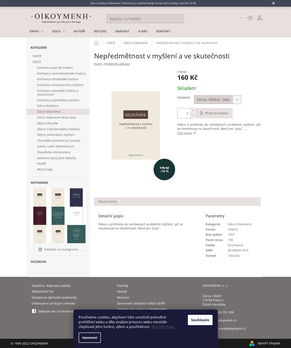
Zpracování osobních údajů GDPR (141, 303)
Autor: (112, 64)
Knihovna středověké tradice (57, 79)
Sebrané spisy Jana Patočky (56, 158)
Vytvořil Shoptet (269, 343)
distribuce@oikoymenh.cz (227, 328)
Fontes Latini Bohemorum (55, 146)
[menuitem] (36, 31)
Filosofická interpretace (53, 152)
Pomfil (41, 163)
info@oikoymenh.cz (223, 320)
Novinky (122, 286)
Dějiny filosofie (47, 123)
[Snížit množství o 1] (192, 115)
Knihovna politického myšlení (58, 100)
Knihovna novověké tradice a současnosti (57, 92)
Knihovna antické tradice (55, 68)
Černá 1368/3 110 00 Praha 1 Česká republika (214, 300)
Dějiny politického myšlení (56, 135)
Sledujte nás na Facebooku (57, 311)
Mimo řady (45, 169)
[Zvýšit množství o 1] (192, 110)
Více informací (162, 326)
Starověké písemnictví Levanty (58, 140)
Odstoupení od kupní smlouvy (53, 303)
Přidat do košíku (216, 113)
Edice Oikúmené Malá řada (56, 117)
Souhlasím (200, 320)
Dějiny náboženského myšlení (58, 129)
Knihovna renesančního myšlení (60, 85)
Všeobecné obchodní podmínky (54, 297)
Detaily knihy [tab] (107, 201)
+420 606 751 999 (221, 312)
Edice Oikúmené (49, 112)
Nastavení (89, 337)
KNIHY (37, 56)
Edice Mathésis (48, 106)
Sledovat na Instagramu (61, 249)
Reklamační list (42, 291)
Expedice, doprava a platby (51, 286)
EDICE (37, 62)
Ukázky (122, 291)
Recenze (123, 297)
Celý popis (184, 133)
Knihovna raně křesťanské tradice (61, 73)
